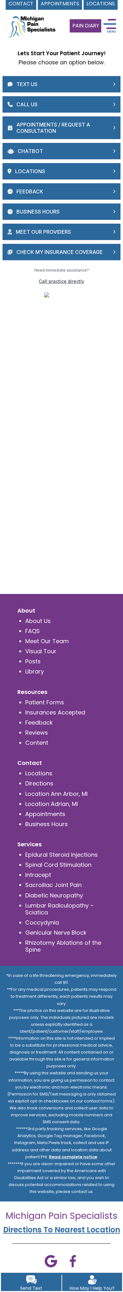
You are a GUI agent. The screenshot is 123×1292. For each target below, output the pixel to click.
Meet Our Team (47, 641)
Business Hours (46, 824)
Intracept (38, 875)
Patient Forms (44, 702)
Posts (33, 661)
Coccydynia (42, 922)
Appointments (45, 814)
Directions (39, 783)
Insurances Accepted (55, 712)
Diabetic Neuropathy (54, 895)
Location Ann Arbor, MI (56, 794)
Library (34, 671)
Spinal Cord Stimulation (58, 865)
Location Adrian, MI (51, 804)
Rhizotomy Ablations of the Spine (63, 946)
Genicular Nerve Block (55, 933)
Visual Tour (40, 651)
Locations (38, 773)
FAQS (32, 631)
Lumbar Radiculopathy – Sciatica (59, 908)
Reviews (36, 733)
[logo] (30, 21)
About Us (38, 621)
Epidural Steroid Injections (61, 855)
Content (36, 743)
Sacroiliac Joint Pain (53, 885)
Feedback (39, 722)
